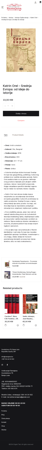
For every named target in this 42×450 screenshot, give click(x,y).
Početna (4, 17)
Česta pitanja (5, 418)
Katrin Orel (10, 86)
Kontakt (3, 422)
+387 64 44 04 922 (7, 359)
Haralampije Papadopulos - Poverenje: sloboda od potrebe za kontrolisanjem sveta (24, 263)
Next (37, 311)
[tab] (5, 135)
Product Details (18, 135)
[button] (35, 2)
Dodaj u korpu (21, 114)
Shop (3, 426)
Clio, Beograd (17, 149)
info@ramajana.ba (7, 356)
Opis (5, 135)
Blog (2, 414)
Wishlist (3, 430)
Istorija (11, 17)
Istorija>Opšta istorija (21, 17)
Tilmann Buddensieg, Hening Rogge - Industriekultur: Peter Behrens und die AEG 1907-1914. (24, 274)
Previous (5, 311)
